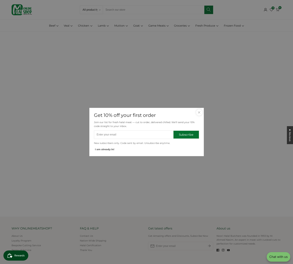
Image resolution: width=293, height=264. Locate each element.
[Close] (199, 112)
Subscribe (186, 134)
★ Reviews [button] (289, 135)
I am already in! (104, 149)
